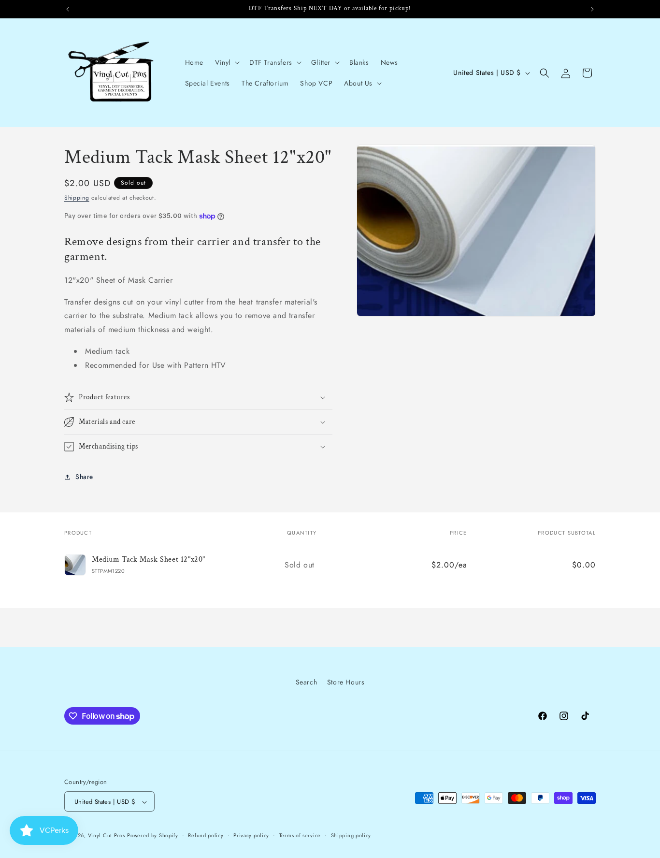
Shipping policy (351, 835)
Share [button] (84, 476)
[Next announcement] (592, 9)
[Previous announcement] (67, 9)
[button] (226, 62)
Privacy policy (251, 835)
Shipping (76, 197)
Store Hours (346, 682)
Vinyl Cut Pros (106, 836)
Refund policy (205, 835)
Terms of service (300, 835)
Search (306, 682)
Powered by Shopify (152, 836)
